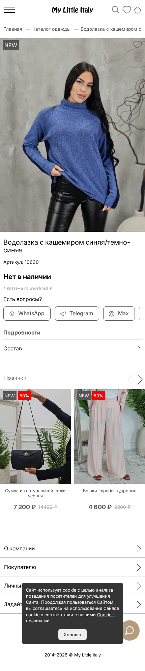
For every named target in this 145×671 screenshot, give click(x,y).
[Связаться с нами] (129, 630)
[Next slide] (140, 379)
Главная (12, 29)
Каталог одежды (51, 29)
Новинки (15, 378)
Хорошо (72, 634)
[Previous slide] (130, 379)
